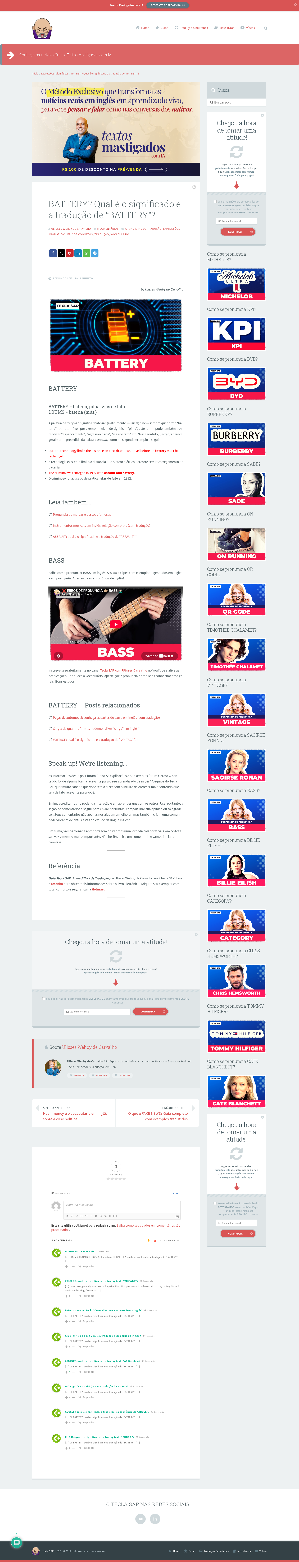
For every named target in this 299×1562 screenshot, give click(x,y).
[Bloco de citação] (96, 1216)
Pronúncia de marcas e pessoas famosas (82, 514)
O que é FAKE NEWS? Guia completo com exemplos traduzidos (158, 1113)
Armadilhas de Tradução (143, 228)
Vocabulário (120, 234)
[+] (115, 1215)
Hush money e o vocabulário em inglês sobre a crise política (75, 1113)
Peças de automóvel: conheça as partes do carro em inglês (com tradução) (106, 717)
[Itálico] (71, 1216)
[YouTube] (140, 1519)
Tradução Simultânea (194, 27)
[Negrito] (67, 1216)
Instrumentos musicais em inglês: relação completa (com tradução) (101, 525)
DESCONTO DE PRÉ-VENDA (166, 5)
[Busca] (262, 24)
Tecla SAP (48, 1551)
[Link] (105, 1216)
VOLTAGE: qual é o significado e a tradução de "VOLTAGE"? (101, 1281)
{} (110, 1215)
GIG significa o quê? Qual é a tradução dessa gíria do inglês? (103, 1335)
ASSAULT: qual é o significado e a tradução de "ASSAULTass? (103, 1361)
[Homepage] (42, 28)
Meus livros (227, 27)
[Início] (37, 1551)
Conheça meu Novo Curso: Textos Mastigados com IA (65, 54)
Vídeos (250, 27)
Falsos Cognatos (80, 234)
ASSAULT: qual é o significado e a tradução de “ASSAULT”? (95, 536)
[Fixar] (81, 1216)
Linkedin (124, 1075)
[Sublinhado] (76, 1216)
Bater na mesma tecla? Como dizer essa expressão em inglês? (104, 1310)
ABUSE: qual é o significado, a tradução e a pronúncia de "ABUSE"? (107, 1411)
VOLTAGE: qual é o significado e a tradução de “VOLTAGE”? (95, 739)
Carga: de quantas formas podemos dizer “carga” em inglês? (96, 728)
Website (79, 1075)
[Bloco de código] (100, 1216)
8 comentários (108, 228)
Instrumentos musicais (79, 1251)
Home (145, 27)
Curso (164, 27)
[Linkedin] (155, 1519)
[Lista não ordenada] (91, 1216)
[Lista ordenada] (86, 1216)
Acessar (176, 1193)
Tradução (101, 234)
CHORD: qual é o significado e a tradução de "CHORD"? (99, 1437)
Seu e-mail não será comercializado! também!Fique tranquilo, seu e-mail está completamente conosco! (117, 1000)
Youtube (101, 1075)
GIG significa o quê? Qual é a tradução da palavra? (97, 1386)
